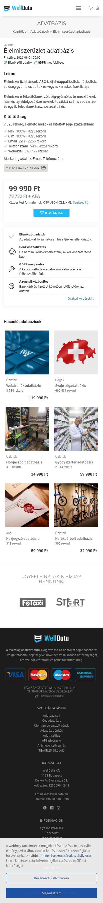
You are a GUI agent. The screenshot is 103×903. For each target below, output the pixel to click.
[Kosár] (90, 8)
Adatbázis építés (51, 730)
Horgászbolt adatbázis (24, 462)
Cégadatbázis (51, 720)
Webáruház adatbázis (23, 386)
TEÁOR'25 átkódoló (51, 750)
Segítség (79, 202)
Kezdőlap (19, 31)
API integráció (51, 740)
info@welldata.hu (56, 794)
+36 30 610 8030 (57, 799)
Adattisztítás (51, 735)
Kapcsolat (51, 833)
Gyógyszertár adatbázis (74, 462)
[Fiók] (96, 8)
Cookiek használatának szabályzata (64, 855)
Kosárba (53, 213)
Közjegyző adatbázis (22, 539)
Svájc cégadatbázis (70, 386)
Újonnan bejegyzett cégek (51, 725)
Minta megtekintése (23, 167)
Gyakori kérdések (79, 298)
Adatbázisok (39, 31)
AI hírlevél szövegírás (52, 745)
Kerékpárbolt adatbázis (73, 539)
